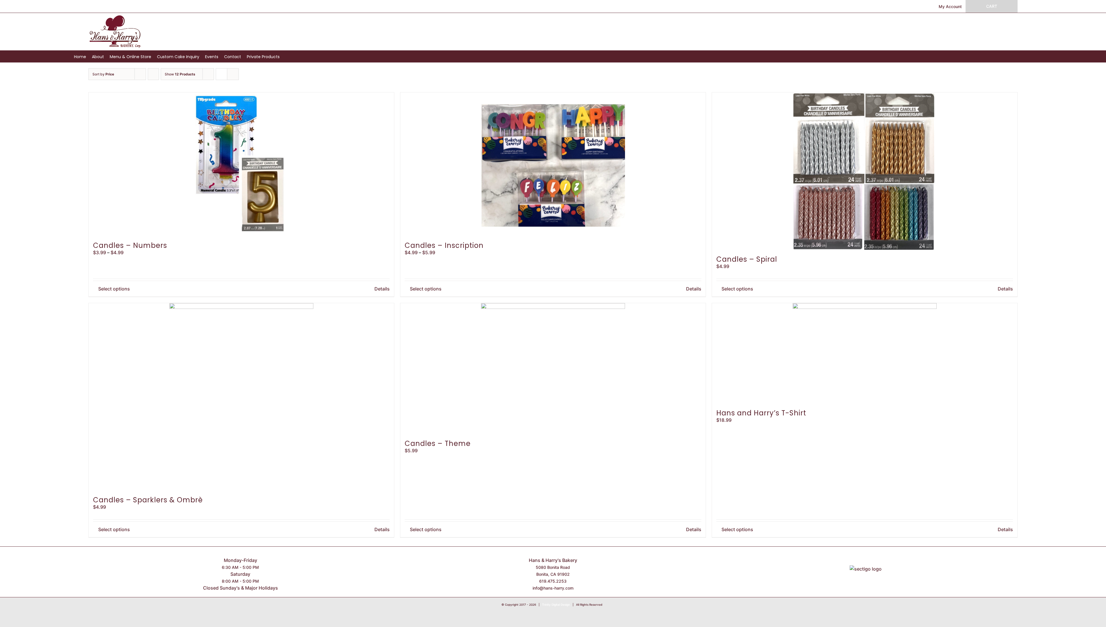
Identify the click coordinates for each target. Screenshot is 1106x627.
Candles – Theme (438, 443)
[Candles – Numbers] (241, 164)
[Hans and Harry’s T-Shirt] (864, 353)
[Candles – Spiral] (864, 171)
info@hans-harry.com (553, 588)
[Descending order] (153, 74)
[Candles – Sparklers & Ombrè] (241, 397)
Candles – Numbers (130, 245)
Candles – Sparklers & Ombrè (148, 500)
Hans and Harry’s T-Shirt (761, 413)
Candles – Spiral (746, 259)
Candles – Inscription (444, 245)
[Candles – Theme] (553, 368)
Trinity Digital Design (556, 604)
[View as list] (232, 74)
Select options (114, 289)
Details (382, 289)
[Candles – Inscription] (553, 164)
